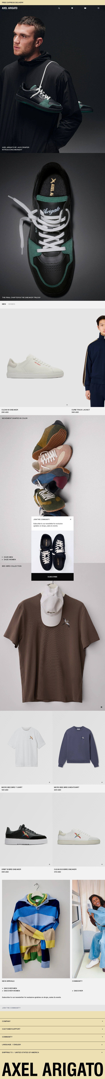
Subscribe (52, 577)
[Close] (71, 519)
